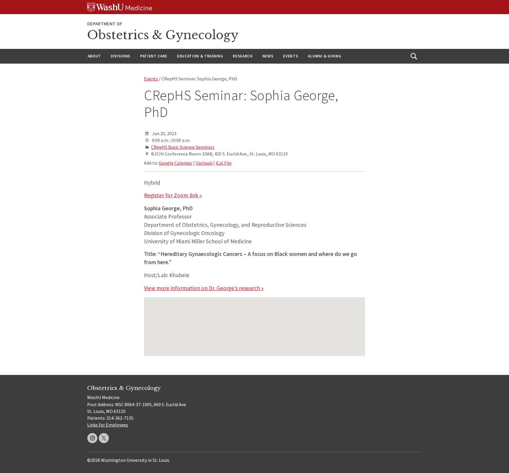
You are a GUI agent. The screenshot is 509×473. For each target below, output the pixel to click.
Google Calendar (175, 163)
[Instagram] (92, 438)
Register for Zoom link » (173, 195)
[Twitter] (104, 438)
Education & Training (200, 56)
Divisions (120, 56)
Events (290, 56)
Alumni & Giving (324, 56)
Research (242, 56)
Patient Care (153, 56)
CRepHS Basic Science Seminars (182, 147)
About (94, 56)
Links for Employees (107, 425)
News (268, 56)
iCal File (224, 163)
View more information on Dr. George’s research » (204, 288)
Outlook (204, 163)
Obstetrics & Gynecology (163, 35)
